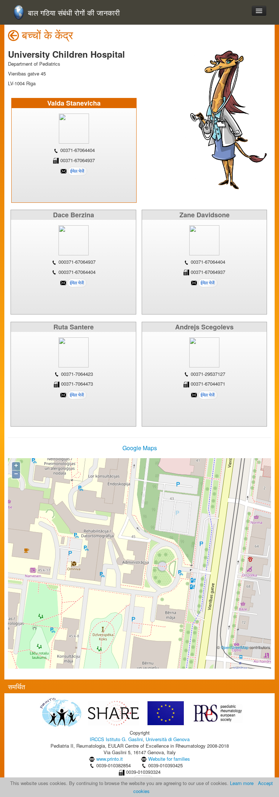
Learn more (242, 783)
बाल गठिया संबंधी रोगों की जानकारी (74, 13)
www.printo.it (109, 758)
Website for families (169, 758)
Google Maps (139, 448)
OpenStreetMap (234, 647)
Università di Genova (168, 739)
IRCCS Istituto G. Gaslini (116, 739)
